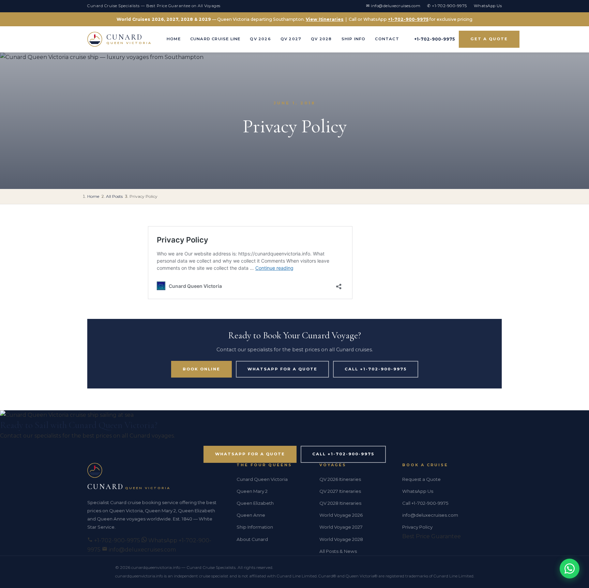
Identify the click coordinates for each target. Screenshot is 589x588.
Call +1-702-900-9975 (376, 369)
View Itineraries (325, 19)
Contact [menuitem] (387, 38)
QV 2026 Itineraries (340, 479)
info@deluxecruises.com (141, 549)
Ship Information (255, 527)
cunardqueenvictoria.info (155, 567)
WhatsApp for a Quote (282, 369)
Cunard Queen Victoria (262, 479)
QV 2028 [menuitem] (321, 38)
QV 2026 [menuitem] (260, 38)
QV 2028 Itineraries (340, 503)
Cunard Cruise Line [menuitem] (215, 38)
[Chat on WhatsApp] (569, 568)
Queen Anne (251, 515)
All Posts (114, 196)
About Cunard (252, 539)
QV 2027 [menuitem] (291, 38)
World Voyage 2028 (341, 539)
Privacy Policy (417, 527)
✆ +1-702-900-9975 (447, 5)
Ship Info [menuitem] (354, 38)
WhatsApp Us (488, 5)
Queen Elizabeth (255, 503)
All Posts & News (338, 551)
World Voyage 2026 (341, 515)
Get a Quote (489, 38)
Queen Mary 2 (252, 491)
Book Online (201, 369)
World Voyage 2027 (341, 527)
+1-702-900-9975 (408, 19)
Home (93, 196)
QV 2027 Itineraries (340, 491)
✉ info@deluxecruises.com (393, 5)
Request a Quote (421, 479)
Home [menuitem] (174, 38)
